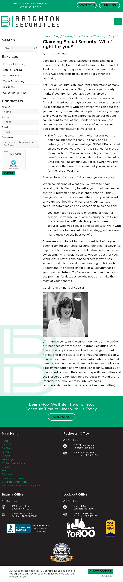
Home (5, 441)
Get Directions (70, 440)
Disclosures (7, 474)
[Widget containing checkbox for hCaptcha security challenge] (14, 159)
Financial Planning (14, 64)
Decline (106, 576)
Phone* (6, 117)
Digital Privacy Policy (12, 478)
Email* (6, 127)
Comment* (8, 137)
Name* (6, 107)
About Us (6, 445)
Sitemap (6, 467)
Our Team (7, 448)
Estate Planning (12, 70)
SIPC (4, 471)
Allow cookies (100, 571)
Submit (8, 173)
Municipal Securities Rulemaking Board (21, 486)
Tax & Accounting (13, 81)
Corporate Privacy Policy (14, 482)
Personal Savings (13, 75)
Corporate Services (15, 93)
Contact (6, 456)
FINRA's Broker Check (13, 463)
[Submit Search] (35, 48)
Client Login (109, 5)
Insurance (9, 87)
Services (6, 452)
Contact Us (86, 5)
